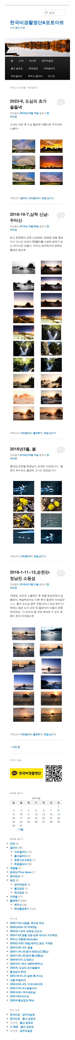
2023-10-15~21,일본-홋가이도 (26, 976)
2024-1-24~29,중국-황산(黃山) (26, 955)
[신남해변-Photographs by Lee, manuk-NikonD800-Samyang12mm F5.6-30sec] (23, 316)
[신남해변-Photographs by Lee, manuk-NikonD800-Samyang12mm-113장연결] (23, 332)
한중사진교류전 (23, 860)
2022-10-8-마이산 (19, 996)
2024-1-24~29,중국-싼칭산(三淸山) (29, 951)
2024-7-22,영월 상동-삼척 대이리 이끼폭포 (33, 935)
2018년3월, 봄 (23, 449)
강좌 (12, 843)
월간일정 (19, 888)
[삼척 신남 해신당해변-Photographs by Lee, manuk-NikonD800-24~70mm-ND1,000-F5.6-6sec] (23, 413)
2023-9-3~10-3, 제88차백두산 (26, 963)
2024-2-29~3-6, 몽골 (21, 947)
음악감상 (15, 876)
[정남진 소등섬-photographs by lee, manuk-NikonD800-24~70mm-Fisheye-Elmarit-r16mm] (51, 666)
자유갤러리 (49, 68)
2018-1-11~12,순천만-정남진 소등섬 (30, 575)
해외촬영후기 (21, 908)
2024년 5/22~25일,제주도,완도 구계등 (31, 943)
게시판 (32, 60)
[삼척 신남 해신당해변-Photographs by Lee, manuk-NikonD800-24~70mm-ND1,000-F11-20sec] (51, 413)
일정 (12, 880)
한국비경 (15, 1014)
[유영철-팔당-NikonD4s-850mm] (23, 488)
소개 (21, 60)
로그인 (51, 76)
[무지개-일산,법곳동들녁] (23, 146)
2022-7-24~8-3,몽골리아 (23, 988)
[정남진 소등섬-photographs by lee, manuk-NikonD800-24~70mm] (23, 650)
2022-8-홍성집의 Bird (22, 1000)
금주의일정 (47, 60)
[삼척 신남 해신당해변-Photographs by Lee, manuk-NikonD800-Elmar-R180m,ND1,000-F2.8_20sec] (23, 397)
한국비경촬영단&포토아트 (37, 22)
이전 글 (15, 746)
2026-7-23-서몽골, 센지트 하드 (27, 923)
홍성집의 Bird (18, 971)
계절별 (14, 868)
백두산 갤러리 (35, 76)
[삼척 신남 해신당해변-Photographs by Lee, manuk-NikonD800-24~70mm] (23, 267)
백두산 (18, 904)
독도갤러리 (16, 76)
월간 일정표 (17, 68)
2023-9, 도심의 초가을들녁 (25, 967)
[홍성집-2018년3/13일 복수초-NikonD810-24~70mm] (23, 504)
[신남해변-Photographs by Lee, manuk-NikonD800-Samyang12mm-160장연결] (51, 316)
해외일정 (33, 68)
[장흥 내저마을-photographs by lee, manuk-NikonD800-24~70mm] (51, 633)
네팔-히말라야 (18, 980)
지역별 (14, 896)
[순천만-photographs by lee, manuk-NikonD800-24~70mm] (23, 714)
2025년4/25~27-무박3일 (23, 927)
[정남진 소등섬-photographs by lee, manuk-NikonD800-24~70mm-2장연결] (23, 633)
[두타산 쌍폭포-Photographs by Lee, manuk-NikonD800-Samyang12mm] (51, 332)
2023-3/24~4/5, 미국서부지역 (26, 984)
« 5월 (20, 829)
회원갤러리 (20, 864)
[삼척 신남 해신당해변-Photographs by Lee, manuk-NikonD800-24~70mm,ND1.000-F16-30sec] (51, 381)
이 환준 (14, 1026)
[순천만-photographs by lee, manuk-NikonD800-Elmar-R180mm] (23, 698)
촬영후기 (37, 433)
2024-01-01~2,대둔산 (21, 959)
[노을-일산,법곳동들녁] (51, 146)
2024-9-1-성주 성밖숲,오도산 (26, 931)
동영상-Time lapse (20, 872)
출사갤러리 (20, 856)
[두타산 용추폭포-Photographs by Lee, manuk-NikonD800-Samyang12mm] (51, 348)
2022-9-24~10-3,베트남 (23, 992)
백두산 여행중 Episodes (24, 939)
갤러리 (23, 198)
